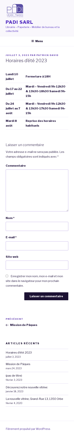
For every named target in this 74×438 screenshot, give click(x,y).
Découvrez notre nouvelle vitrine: (27, 387)
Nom (10, 218)
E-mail (11, 237)
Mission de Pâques (18, 364)
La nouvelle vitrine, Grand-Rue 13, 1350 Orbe (34, 399)
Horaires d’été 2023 (19, 352)
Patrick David (47, 55)
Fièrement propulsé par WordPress (28, 428)
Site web (12, 256)
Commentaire (16, 165)
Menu (39, 41)
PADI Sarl (19, 22)
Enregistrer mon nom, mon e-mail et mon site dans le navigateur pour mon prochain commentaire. (34, 281)
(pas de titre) (14, 375)
